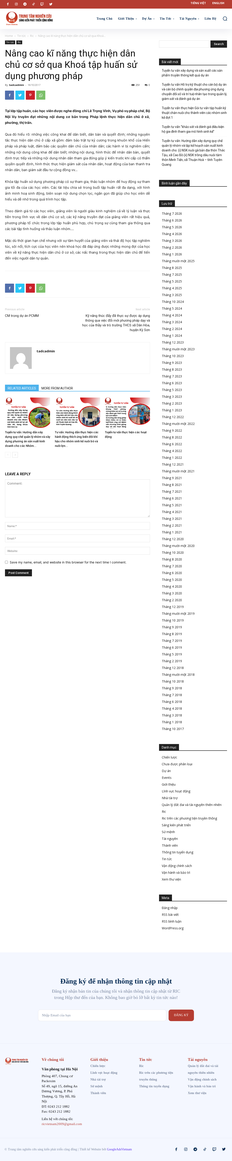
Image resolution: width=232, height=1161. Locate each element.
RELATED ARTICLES (22, 388)
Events (167, 777)
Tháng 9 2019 (172, 627)
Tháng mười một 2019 (178, 613)
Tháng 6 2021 (172, 498)
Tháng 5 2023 (172, 390)
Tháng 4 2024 (172, 315)
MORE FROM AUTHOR (57, 388)
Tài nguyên (170, 838)
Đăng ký (181, 1015)
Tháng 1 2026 (172, 254)
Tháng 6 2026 (172, 220)
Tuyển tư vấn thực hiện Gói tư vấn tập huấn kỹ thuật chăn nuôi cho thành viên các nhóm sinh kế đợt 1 (194, 112)
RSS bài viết (170, 914)
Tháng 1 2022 (172, 457)
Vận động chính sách (177, 866)
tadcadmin (16, 85)
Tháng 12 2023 (173, 342)
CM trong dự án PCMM (22, 316)
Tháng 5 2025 (172, 281)
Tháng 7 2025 (172, 274)
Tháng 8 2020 (172, 559)
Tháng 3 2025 (172, 295)
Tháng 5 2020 (172, 579)
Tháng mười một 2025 (178, 261)
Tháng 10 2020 (173, 552)
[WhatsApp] (40, 95)
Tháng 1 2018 (172, 722)
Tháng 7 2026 (172, 213)
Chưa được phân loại (177, 764)
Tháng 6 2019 (172, 647)
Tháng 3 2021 (172, 518)
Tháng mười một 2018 (178, 674)
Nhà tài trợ (170, 798)
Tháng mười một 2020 (178, 546)
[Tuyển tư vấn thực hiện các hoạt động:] (127, 413)
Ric (32, 36)
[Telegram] (25, 4)
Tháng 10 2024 (173, 301)
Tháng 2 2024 (172, 329)
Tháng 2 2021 (172, 525)
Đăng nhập (170, 908)
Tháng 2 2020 (172, 600)
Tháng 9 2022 (172, 430)
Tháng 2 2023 (172, 403)
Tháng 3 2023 (172, 396)
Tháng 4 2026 (172, 234)
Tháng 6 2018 (172, 701)
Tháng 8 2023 (172, 369)
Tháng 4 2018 (172, 708)
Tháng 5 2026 (172, 227)
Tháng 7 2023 (172, 376)
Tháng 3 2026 (172, 240)
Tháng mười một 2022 (178, 424)
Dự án (166, 771)
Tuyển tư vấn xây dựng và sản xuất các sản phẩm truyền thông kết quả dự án (192, 73)
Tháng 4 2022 (172, 451)
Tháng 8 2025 (172, 268)
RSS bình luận (171, 921)
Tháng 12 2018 (173, 668)
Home (9, 36)
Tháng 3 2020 (172, 593)
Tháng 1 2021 (172, 532)
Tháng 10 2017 (173, 729)
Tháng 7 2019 (172, 640)
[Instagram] (16, 4)
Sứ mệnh (168, 832)
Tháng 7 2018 (172, 695)
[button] (224, 18)
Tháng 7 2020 (172, 566)
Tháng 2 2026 (172, 247)
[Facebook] (8, 4)
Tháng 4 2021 (172, 512)
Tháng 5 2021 (172, 505)
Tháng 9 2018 (172, 688)
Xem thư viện (171, 879)
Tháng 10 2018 (173, 681)
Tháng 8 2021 (172, 485)
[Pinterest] (30, 95)
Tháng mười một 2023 (178, 349)
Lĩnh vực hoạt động (176, 791)
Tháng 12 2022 (173, 417)
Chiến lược (169, 757)
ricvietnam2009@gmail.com (62, 1124)
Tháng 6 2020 (172, 573)
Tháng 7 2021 (172, 491)
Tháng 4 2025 (172, 288)
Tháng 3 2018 (172, 715)
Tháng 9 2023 (172, 362)
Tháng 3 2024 (172, 322)
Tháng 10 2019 (173, 620)
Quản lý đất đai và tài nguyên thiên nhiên (192, 805)
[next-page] (15, 455)
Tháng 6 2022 (172, 444)
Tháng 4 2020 (172, 586)
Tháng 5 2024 (172, 308)
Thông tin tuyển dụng (177, 852)
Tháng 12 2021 (173, 464)
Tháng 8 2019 (172, 634)
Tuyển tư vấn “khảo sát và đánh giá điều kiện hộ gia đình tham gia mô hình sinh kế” (193, 129)
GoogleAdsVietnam (119, 1149)
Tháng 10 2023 (173, 356)
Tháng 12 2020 (173, 539)
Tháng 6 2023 (172, 383)
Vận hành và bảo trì (176, 872)
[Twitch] (42, 4)
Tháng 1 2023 (172, 410)
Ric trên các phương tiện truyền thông (189, 818)
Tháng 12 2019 (173, 607)
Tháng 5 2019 (172, 654)
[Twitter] (51, 4)
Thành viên (170, 845)
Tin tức (21, 36)
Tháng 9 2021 (172, 478)
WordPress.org (173, 928)
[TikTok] (33, 4)
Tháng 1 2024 (172, 335)
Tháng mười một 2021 (178, 471)
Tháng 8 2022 (172, 437)
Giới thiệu (169, 784)
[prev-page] (8, 455)
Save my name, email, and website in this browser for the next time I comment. (68, 562)
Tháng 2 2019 (172, 661)
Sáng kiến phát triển (176, 825)
